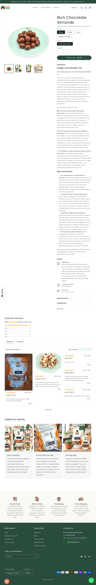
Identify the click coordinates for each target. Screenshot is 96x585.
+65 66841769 (70, 535)
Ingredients (65, 262)
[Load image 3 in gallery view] (28, 68)
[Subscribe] (36, 556)
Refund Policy (39, 542)
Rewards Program (11, 536)
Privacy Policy (39, 539)
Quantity (60, 48)
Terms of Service (40, 546)
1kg (78, 32)
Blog (35, 536)
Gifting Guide (10, 542)
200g (61, 32)
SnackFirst (50, 579)
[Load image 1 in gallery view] (9, 68)
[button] (36, 7)
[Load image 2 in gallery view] (18, 68)
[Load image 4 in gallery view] (38, 68)
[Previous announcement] (5, 2)
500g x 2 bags (64, 36)
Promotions (9, 539)
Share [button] (61, 309)
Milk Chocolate (65, 44)
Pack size (65, 290)
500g (70, 32)
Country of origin (68, 284)
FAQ (6, 532)
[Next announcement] (91, 2)
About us (37, 532)
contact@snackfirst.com (74, 532)
